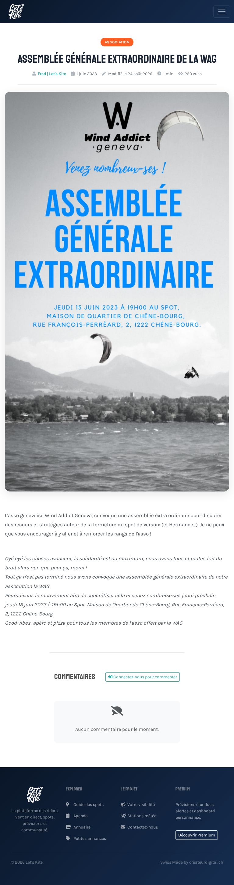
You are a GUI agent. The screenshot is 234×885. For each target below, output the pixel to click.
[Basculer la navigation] (221, 11)
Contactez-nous (142, 827)
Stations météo (142, 815)
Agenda (80, 815)
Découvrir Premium (196, 835)
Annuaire (81, 827)
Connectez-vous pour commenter (144, 677)
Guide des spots (88, 804)
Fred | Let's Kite (52, 73)
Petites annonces (89, 838)
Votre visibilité (141, 804)
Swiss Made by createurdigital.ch (191, 862)
